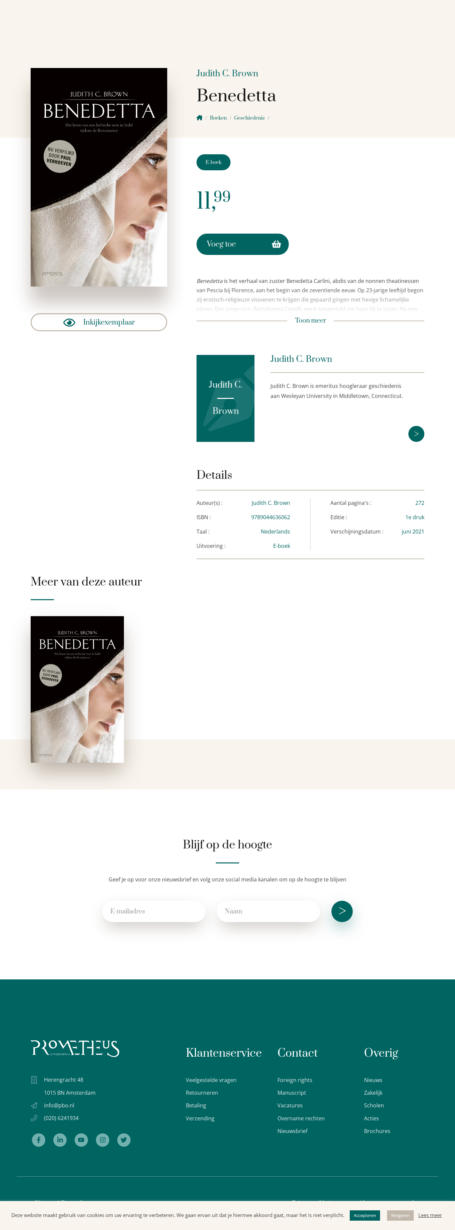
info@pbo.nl (59, 1105)
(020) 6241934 (61, 1118)
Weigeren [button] (400, 1215)
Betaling (196, 1105)
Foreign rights (294, 1080)
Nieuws (373, 1080)
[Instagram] (102, 1140)
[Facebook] (38, 1140)
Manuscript (291, 1092)
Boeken (218, 118)
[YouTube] (81, 1140)
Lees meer (430, 1215)
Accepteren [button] (365, 1215)
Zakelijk (373, 1092)
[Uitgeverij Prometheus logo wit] (75, 1048)
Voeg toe (221, 244)
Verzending (200, 1118)
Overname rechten (301, 1118)
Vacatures (290, 1105)
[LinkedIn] (60, 1140)
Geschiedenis (249, 118)
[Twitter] (124, 1140)
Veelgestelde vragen (211, 1080)
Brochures (377, 1131)
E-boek (214, 162)
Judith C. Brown (227, 73)
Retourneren (202, 1092)
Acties (371, 1118)
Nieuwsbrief (292, 1131)
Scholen (374, 1105)
